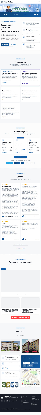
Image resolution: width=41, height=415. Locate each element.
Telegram (14, 44)
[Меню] (39, 2)
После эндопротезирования (25, 402)
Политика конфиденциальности (35, 399)
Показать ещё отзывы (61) (20, 244)
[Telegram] (1, 401)
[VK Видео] (7, 401)
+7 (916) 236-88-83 (14, 397)
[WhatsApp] (2, 401)
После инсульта (24, 397)
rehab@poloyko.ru (8, 368)
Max (2, 47)
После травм (23, 400)
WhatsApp (6, 44)
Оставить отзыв (21, 248)
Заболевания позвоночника (23, 404)
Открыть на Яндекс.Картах (31, 386)
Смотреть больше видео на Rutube (21, 317)
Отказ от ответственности (34, 404)
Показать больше (20, 156)
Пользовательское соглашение (34, 401)
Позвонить (10, 47)
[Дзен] (6, 401)
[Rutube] (9, 401)
